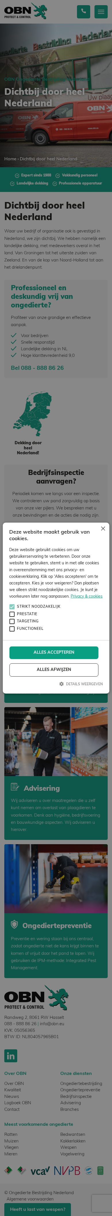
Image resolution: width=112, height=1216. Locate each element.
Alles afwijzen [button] (54, 670)
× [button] (103, 529)
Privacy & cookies (87, 596)
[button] (56, 684)
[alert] (56, 608)
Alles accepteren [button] (54, 653)
